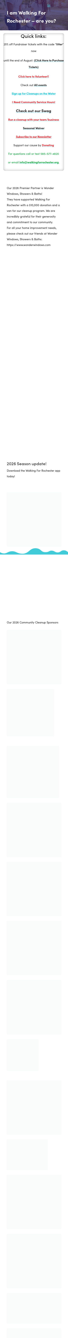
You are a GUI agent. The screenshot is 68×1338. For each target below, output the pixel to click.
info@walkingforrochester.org (39, 162)
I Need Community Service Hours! (33, 102)
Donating (48, 145)
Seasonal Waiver (33, 128)
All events (40, 85)
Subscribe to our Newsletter (33, 137)
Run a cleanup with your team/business (33, 119)
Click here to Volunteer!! (33, 76)
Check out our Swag (33, 110)
